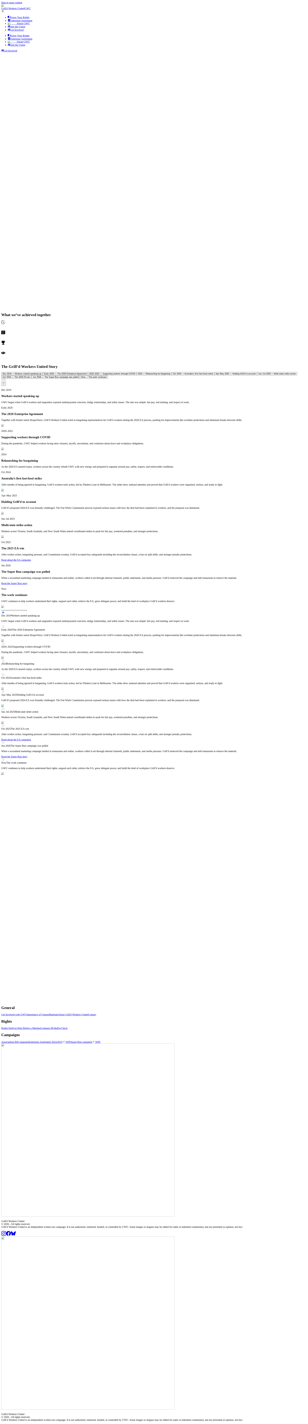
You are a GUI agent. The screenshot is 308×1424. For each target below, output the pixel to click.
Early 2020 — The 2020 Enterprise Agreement (65, 374)
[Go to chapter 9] (23, 610)
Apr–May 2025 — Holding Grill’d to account (236, 374)
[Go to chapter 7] (18, 610)
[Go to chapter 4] (10, 610)
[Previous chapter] (3, 380)
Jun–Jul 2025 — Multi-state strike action (277, 374)
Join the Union (17, 26)
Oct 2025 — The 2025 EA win (16, 377)
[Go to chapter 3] (7, 610)
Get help (37, 1003)
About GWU (23, 23)
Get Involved (17, 30)
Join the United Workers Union (17, 1003)
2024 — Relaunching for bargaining (154, 374)
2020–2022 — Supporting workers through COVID (112, 374)
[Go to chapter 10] (25, 610)
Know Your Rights (19, 17)
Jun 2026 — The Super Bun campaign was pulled (56, 377)
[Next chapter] (3, 384)
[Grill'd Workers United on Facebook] (8, 1235)
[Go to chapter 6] (15, 610)
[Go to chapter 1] (2, 610)
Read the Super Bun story (14, 583)
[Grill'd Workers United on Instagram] (3, 1235)
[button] (154, 5)
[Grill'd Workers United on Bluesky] (13, 1235)
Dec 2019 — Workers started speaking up (22, 374)
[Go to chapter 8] (20, 610)
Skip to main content (11, 2)
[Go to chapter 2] (5, 610)
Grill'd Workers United (12, 8)
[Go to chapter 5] (13, 610)
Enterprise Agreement (21, 20)
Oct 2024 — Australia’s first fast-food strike (193, 374)
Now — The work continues (94, 377)
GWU (27, 8)
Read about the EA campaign (16, 560)
